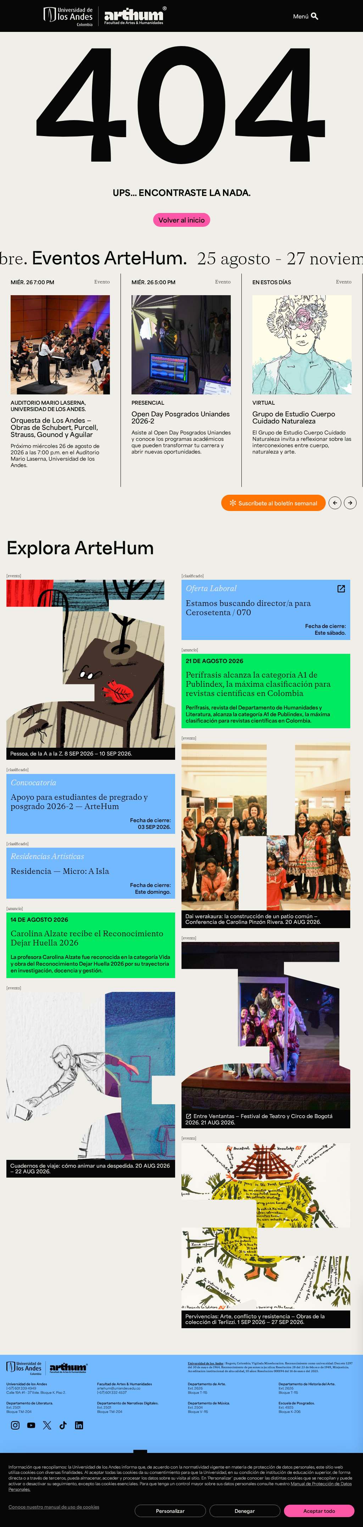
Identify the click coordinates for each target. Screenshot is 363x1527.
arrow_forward (350, 503)
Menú (300, 16)
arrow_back (335, 503)
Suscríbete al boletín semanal (278, 503)
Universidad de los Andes (205, 1363)
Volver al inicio (181, 219)
